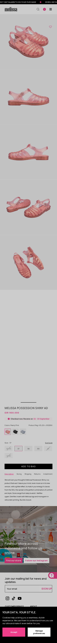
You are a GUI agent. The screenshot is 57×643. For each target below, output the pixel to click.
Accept (13, 632)
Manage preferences (39, 632)
